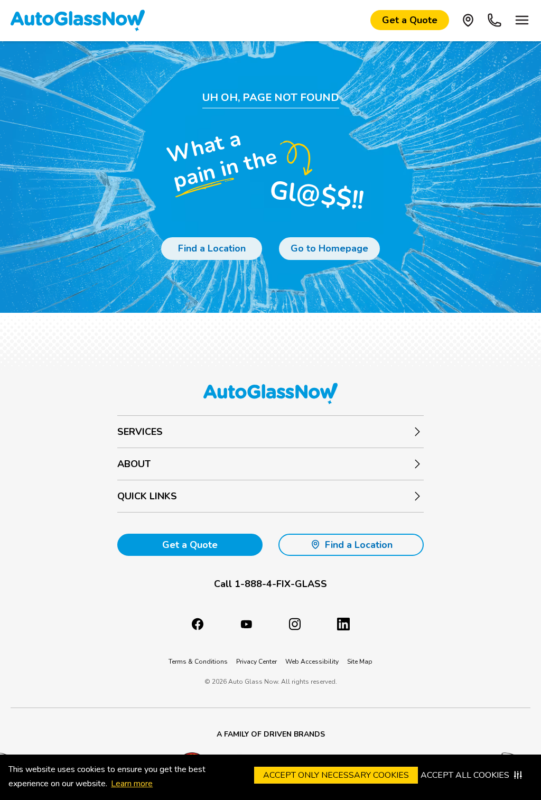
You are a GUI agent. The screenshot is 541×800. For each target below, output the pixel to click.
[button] (270, 584)
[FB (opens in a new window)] (197, 624)
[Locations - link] (468, 20)
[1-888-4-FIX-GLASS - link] (494, 20)
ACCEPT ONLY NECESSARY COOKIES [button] (336, 775)
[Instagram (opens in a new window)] (294, 624)
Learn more (132, 783)
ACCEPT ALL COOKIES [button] (465, 775)
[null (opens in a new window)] (343, 624)
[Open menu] (522, 20)
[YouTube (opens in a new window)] (246, 624)
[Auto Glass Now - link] (78, 20)
